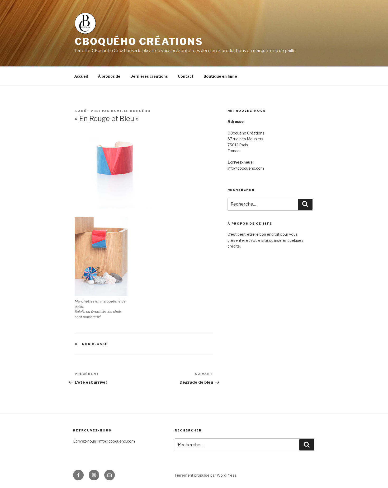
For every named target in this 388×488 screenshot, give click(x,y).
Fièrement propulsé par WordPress (206, 475)
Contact (185, 76)
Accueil (81, 76)
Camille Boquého (131, 111)
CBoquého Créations (139, 41)
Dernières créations (149, 76)
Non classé (95, 344)
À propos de (109, 76)
